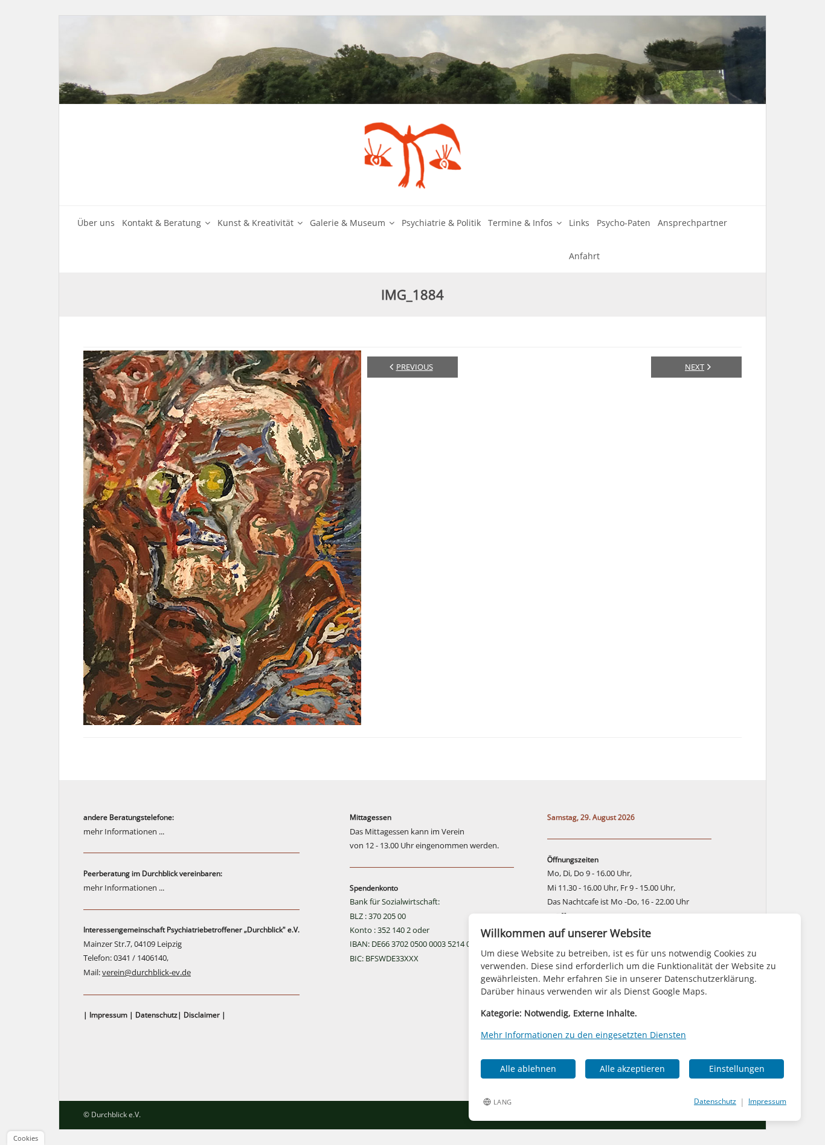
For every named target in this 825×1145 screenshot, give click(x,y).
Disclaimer (202, 1015)
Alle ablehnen (528, 1068)
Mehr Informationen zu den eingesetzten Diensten (583, 1034)
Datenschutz (156, 1015)
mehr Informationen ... (123, 831)
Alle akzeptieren (632, 1068)
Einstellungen (737, 1068)
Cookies (25, 1138)
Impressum (108, 1015)
